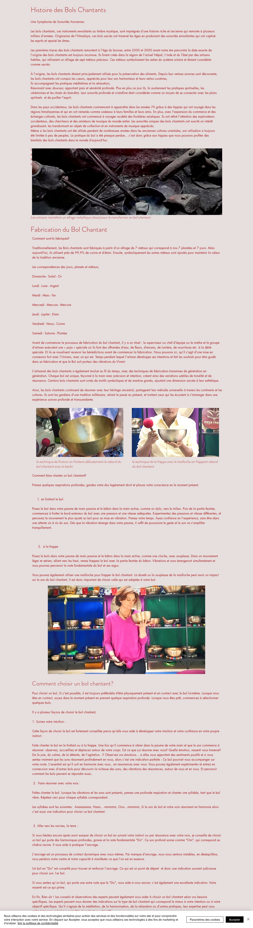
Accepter (234, 919)
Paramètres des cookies (205, 919)
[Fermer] (248, 919)
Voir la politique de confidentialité (37, 923)
